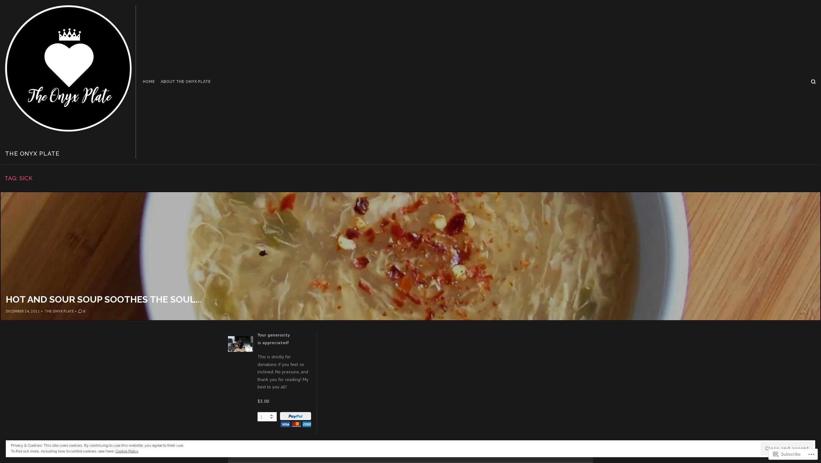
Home (149, 81)
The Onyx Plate (32, 153)
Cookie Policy (127, 451)
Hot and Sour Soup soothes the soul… (103, 299)
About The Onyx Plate (186, 81)
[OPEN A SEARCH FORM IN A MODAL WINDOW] (813, 81)
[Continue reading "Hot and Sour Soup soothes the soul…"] (410, 256)
